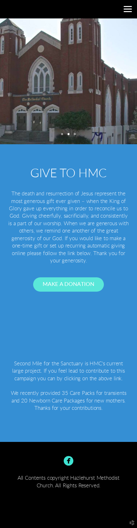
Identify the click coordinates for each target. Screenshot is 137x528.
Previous (15, 81)
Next (122, 81)
